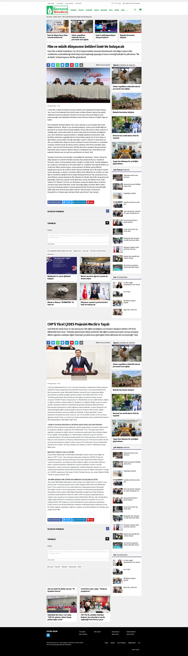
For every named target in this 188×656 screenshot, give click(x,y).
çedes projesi (72, 567)
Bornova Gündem (105, 65)
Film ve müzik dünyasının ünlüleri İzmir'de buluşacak (77, 17)
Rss (139, 643)
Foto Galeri (82, 632)
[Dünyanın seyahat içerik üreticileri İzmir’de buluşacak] (95, 291)
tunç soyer (86, 251)
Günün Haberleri (131, 632)
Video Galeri (97, 632)
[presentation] (107, 211)
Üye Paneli (78, 3)
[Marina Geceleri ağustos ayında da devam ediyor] (95, 265)
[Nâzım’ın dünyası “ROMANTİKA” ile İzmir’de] (62, 291)
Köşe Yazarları (83, 634)
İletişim (113, 643)
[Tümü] (127, 10)
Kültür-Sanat (57, 17)
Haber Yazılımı (135, 649)
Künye (106, 643)
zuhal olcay (50, 254)
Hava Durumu (115, 632)
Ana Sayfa (49, 17)
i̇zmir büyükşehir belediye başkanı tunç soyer (59, 251)
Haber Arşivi (115, 634)
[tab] (107, 211)
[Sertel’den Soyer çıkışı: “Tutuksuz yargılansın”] (95, 578)
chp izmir (57, 567)
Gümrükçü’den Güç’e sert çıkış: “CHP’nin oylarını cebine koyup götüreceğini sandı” (59, 617)
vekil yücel (64, 567)
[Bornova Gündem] (57, 10)
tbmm (79, 567)
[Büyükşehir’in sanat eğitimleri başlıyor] (62, 265)
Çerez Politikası (121, 643)
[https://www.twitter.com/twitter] (48, 635)
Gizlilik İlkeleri (132, 643)
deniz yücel (50, 567)
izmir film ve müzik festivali (97, 251)
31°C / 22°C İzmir (116, 3)
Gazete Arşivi (130, 634)
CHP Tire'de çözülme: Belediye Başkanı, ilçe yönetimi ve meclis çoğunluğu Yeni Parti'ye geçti (93, 617)
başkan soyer (77, 251)
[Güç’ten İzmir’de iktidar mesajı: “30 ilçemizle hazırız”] (62, 578)
